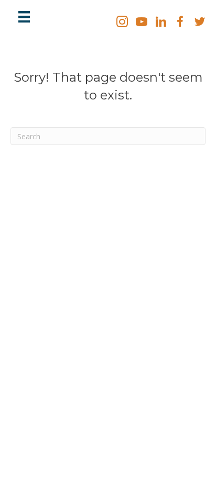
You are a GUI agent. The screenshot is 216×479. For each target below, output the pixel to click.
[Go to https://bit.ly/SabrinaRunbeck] (141, 22)
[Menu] (24, 16)
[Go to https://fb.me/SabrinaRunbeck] (180, 22)
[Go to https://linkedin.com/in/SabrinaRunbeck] (161, 22)
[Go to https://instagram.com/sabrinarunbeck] (122, 22)
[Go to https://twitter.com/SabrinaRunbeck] (200, 22)
